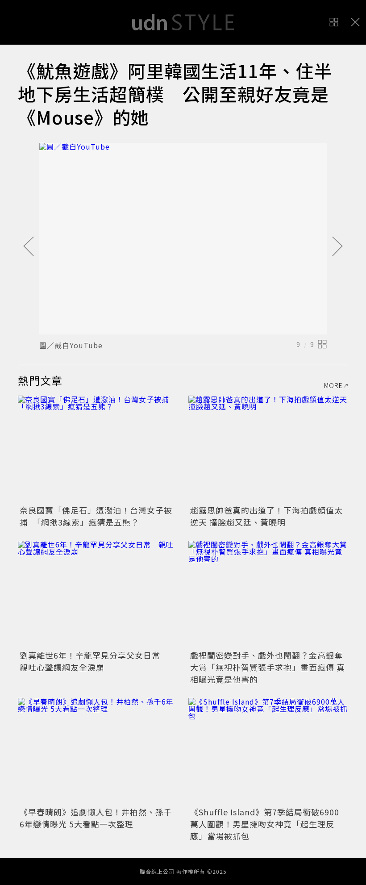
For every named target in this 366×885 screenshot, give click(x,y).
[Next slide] (337, 247)
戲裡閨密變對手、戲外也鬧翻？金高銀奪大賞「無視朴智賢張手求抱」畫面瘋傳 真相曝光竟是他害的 (267, 667)
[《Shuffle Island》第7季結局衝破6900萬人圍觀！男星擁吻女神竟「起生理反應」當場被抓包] (268, 751)
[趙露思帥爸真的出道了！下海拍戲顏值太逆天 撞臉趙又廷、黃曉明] (268, 449)
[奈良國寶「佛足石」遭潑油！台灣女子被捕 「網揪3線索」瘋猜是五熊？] (98, 449)
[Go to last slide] (28, 247)
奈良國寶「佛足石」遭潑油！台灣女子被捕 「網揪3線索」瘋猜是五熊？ (96, 516)
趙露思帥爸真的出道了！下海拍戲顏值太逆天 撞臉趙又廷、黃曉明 (266, 516)
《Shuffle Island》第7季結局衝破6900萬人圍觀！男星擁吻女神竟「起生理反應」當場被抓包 (264, 824)
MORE (333, 385)
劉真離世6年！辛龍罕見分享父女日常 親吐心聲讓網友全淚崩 (94, 661)
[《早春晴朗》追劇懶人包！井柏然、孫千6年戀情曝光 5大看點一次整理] (98, 751)
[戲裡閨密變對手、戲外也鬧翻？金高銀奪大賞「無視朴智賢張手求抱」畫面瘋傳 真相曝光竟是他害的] (268, 594)
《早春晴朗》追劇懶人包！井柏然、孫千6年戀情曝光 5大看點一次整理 (96, 818)
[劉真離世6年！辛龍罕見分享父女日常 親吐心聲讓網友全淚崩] (98, 594)
